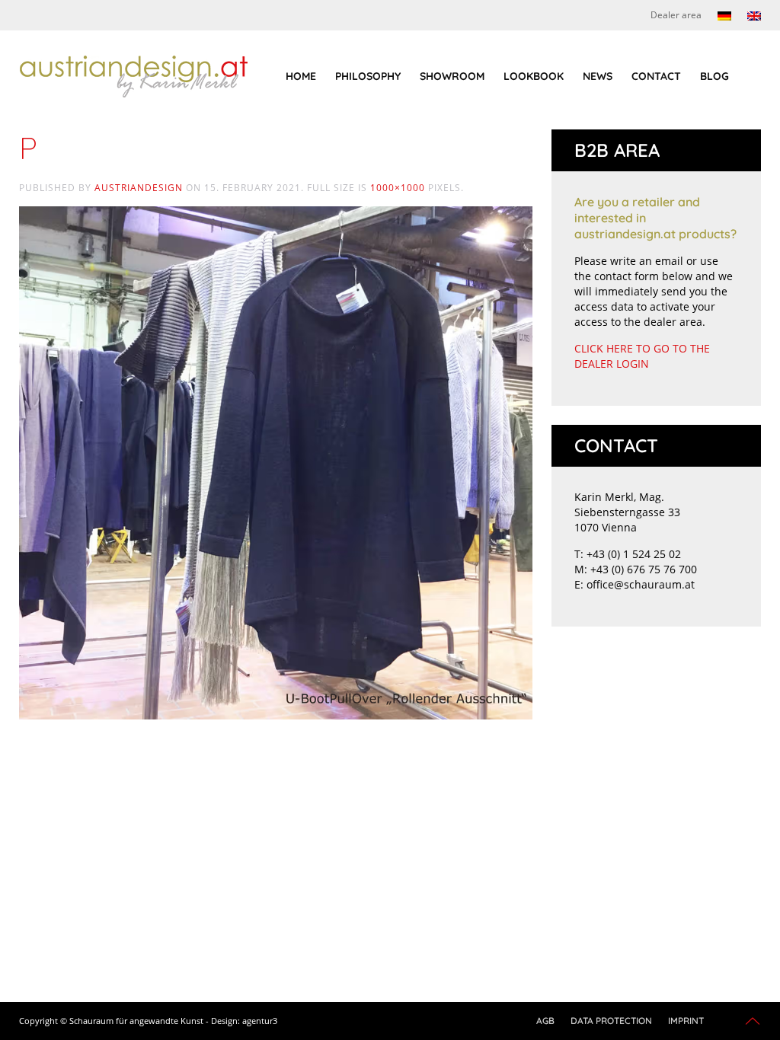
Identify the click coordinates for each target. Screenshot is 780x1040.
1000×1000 (397, 187)
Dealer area (676, 14)
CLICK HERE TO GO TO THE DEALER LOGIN (642, 356)
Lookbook (533, 76)
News (597, 76)
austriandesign (138, 187)
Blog (714, 76)
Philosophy (368, 76)
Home (301, 76)
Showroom (452, 76)
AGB (545, 1020)
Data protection (611, 1020)
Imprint (686, 1020)
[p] (275, 462)
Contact (656, 76)
